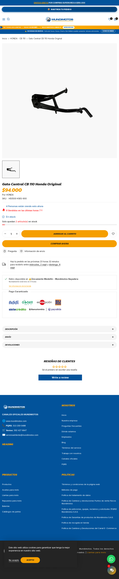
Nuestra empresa (69, 420)
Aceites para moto (10, 490)
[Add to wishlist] (113, 233)
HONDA (9, 194)
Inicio (64, 415)
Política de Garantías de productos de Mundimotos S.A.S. (87, 517)
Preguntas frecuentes (72, 426)
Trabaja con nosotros (71, 453)
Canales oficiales (69, 459)
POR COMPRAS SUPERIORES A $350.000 (59, 3)
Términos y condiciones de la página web (81, 484)
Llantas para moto (10, 495)
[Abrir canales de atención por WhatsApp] (111, 559)
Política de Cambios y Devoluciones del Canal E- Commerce (89, 528)
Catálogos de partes (11, 511)
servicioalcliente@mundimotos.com (22, 435)
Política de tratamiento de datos (76, 495)
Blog (64, 442)
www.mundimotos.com (16, 421)
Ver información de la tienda (20, 286)
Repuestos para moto (12, 501)
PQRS (64, 464)
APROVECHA (57, 27)
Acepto (30, 560)
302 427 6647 (20, 430)
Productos (6, 484)
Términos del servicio (71, 448)
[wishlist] (109, 19)
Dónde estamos (69, 431)
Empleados (67, 437)
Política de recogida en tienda (75, 523)
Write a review (60, 377)
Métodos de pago (70, 490)
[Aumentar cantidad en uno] (17, 233)
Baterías (6, 506)
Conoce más (97, 31)
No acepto (14, 560)
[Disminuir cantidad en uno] (5, 233)
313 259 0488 (19, 426)
